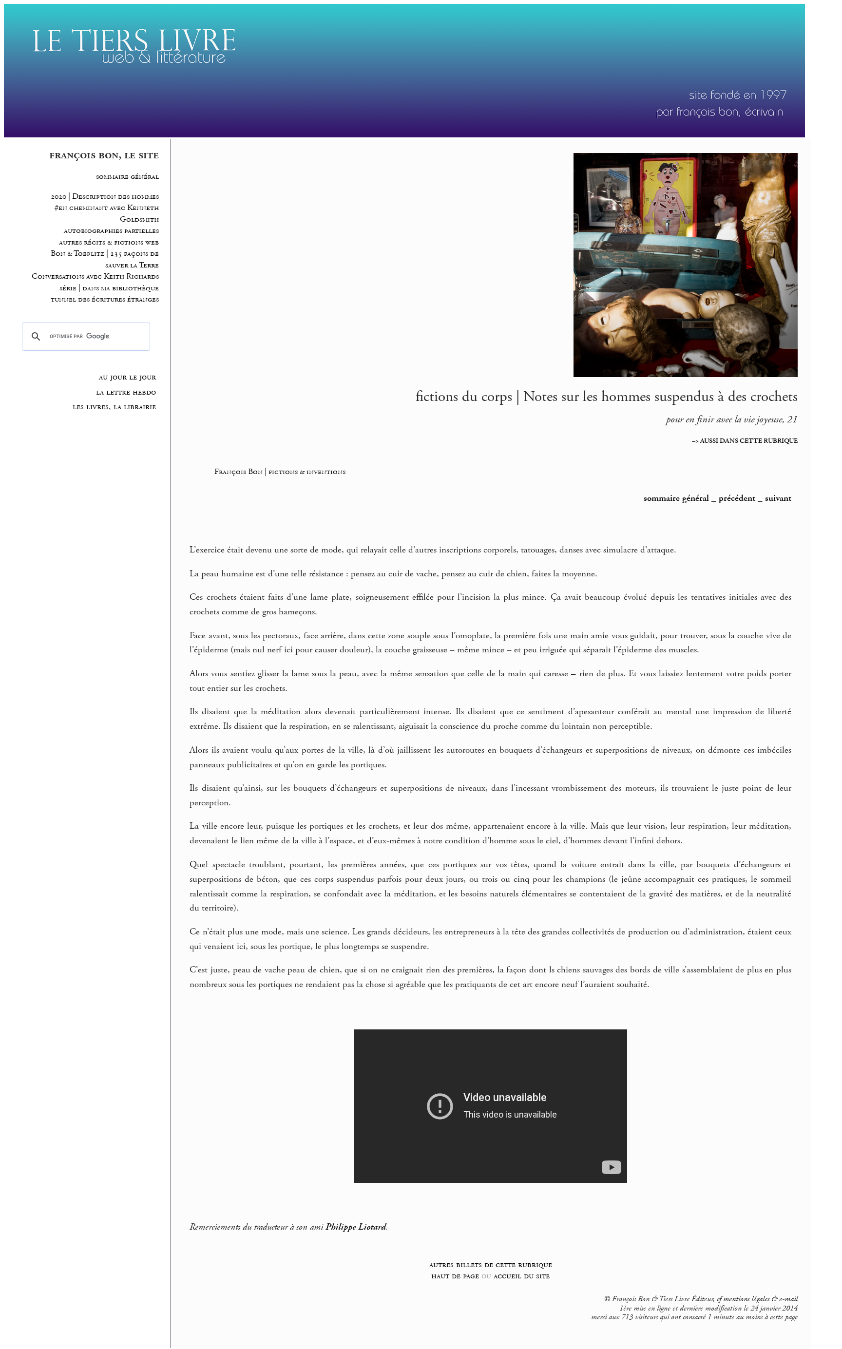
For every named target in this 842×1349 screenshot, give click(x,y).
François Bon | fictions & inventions (279, 471)
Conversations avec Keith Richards (95, 276)
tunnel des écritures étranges (105, 299)
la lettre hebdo (126, 392)
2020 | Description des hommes (105, 196)
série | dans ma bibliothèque (109, 288)
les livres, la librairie (114, 406)
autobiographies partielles (111, 231)
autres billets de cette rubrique (490, 1264)
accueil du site (522, 1275)
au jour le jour (127, 377)
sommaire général (127, 176)
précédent (737, 498)
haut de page (455, 1275)
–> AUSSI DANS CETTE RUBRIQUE (745, 441)
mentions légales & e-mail (760, 1299)
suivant (778, 498)
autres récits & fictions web (109, 242)
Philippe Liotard (355, 1227)
